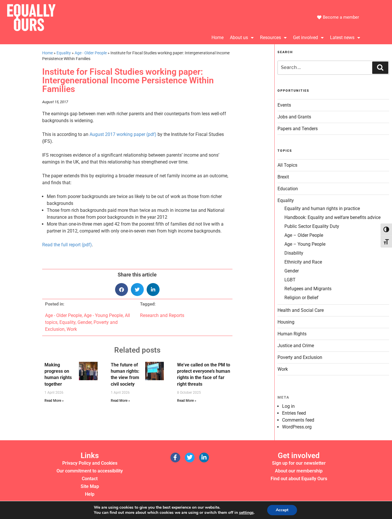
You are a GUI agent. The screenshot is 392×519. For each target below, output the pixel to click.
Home (217, 37)
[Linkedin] (204, 457)
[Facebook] (175, 457)
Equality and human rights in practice (322, 208)
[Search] (380, 67)
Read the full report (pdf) (67, 244)
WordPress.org (297, 427)
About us (239, 37)
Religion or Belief (301, 297)
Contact (90, 478)
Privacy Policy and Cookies (89, 463)
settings (246, 512)
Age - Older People (91, 53)
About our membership (299, 471)
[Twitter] (189, 457)
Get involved (305, 37)
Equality (64, 53)
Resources (270, 37)
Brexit (283, 177)
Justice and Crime (295, 345)
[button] (121, 289)
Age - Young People (103, 315)
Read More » (54, 401)
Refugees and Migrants (307, 288)
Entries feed (294, 413)
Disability (293, 253)
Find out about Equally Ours (299, 478)
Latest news (342, 37)
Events (284, 105)
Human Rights (291, 334)
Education (287, 188)
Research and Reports (162, 315)
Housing (285, 322)
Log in (288, 406)
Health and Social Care (300, 310)
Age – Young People (304, 244)
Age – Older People (303, 235)
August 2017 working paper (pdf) (123, 134)
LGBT (290, 279)
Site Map (90, 486)
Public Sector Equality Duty (311, 226)
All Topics (287, 165)
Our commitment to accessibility (90, 471)
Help (89, 494)
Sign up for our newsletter (299, 463)
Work (72, 329)
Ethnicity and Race (303, 262)
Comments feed (298, 420)
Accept (282, 510)
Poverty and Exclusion (299, 357)
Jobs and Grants (294, 117)
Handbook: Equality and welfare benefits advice (332, 217)
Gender (84, 322)
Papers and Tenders (297, 128)
